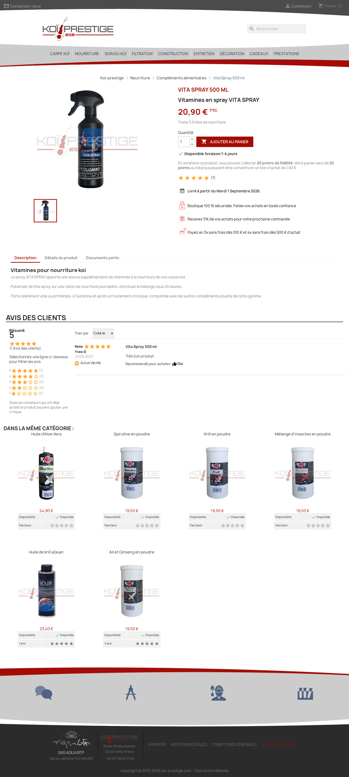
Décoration (232, 53)
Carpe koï (59, 53)
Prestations (286, 53)
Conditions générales (234, 744)
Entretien (204, 53)
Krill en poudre (217, 434)
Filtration (142, 53)
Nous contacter (278, 744)
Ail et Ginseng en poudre (131, 552)
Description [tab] (25, 257)
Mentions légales (189, 744)
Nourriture (87, 53)
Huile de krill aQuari (46, 552)
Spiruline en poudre (132, 434)
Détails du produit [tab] (61, 257)
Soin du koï (115, 53)
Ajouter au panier (224, 141)
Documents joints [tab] (102, 257)
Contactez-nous (22, 6)
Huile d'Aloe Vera (46, 434)
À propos (157, 744)
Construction (173, 53)
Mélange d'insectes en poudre (303, 434)
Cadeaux (259, 53)
